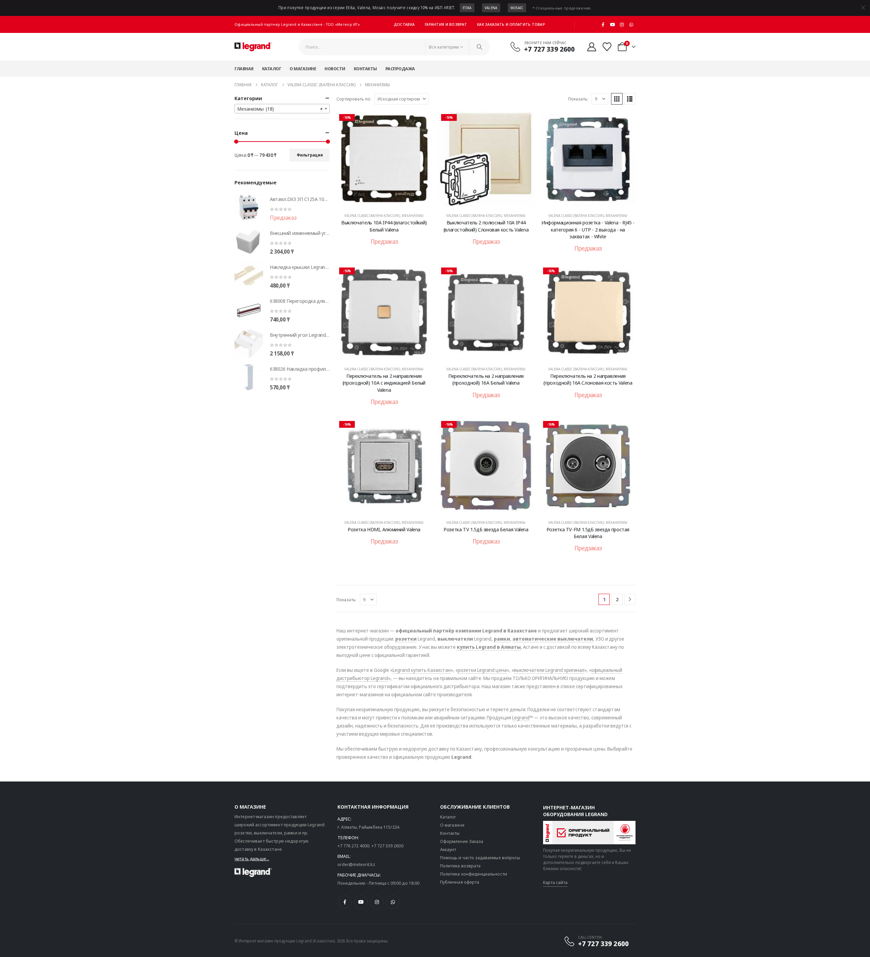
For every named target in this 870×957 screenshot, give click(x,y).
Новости (335, 69)
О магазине (303, 69)
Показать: (578, 99)
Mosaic (516, 7)
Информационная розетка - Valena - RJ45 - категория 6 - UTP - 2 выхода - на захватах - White (587, 229)
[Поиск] (479, 46)
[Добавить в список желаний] (421, 121)
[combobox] (282, 108)
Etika (467, 7)
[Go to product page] (248, 208)
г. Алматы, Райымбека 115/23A (368, 827)
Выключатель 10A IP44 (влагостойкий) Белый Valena (384, 226)
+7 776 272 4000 (353, 846)
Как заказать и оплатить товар (511, 24)
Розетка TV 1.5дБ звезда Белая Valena (485, 529)
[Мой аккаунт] (591, 46)
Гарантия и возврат (446, 24)
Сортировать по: (353, 99)
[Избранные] (607, 46)
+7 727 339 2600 (387, 846)
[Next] (630, 599)
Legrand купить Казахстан (422, 670)
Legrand (520, 717)
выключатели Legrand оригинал (549, 670)
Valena (491, 7)
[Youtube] (612, 24)
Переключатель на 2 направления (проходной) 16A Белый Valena (486, 379)
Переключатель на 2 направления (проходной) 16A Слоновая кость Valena (587, 379)
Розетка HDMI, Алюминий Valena (384, 529)
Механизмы (412, 215)
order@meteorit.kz (356, 864)
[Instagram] (621, 24)
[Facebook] (603, 24)
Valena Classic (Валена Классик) (372, 215)
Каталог (271, 69)
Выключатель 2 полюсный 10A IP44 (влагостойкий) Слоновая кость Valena (486, 226)
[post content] (384, 158)
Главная (244, 69)
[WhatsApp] (631, 24)
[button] (617, 99)
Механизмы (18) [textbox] (280, 109)
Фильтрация (310, 155)
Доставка (404, 24)
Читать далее (389, 200)
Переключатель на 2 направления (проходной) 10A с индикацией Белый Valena (384, 382)
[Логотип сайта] (253, 47)
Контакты (365, 69)
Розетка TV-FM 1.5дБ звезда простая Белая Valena (587, 532)
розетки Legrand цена (482, 670)
